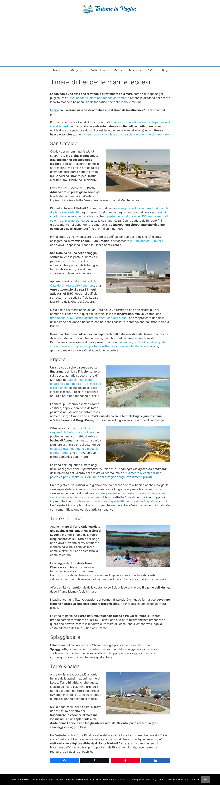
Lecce (54, 110)
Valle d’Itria (98, 70)
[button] (65, 70)
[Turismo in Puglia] (110, 8)
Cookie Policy (123, 779)
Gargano (76, 70)
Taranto (133, 70)
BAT (150, 70)
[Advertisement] (110, 42)
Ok (205, 779)
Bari (116, 70)
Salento (57, 70)
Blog (165, 70)
